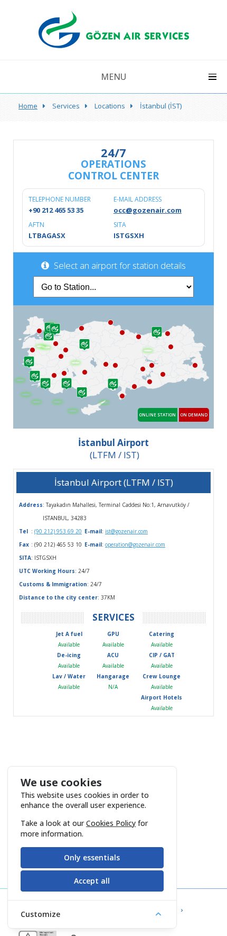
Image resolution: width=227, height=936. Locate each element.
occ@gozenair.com (148, 210)
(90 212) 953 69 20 (58, 531)
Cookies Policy (111, 823)
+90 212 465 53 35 (56, 210)
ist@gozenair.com (126, 531)
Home (27, 106)
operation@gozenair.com (135, 544)
